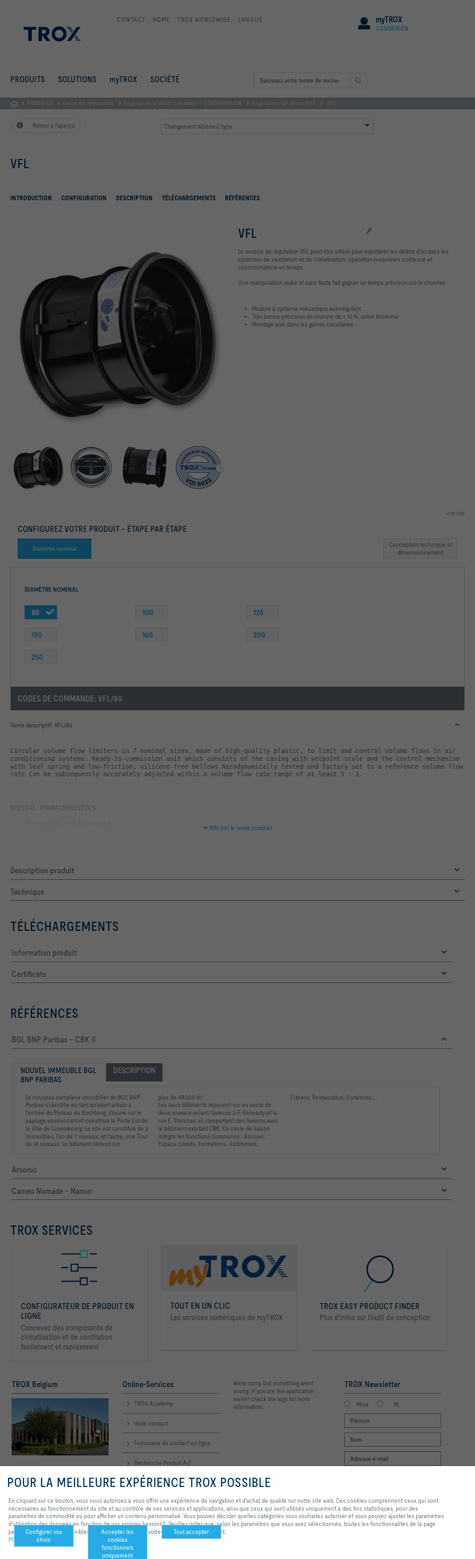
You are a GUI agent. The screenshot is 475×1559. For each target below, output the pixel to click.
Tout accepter (191, 1531)
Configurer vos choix (44, 1535)
